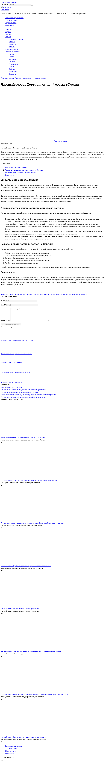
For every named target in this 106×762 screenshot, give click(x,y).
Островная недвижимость (14, 18)
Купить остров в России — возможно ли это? (17, 340)
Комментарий (5, 320)
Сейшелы (12, 44)
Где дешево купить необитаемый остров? (16, 372)
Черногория (13, 71)
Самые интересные (12, 49)
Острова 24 (5, 9)
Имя (3, 301)
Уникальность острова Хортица (16, 167)
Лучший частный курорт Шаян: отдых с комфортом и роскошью (23, 397)
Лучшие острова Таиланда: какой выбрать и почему (19, 392)
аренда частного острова (10, 294)
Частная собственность (23, 78)
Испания (12, 61)
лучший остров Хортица (27, 294)
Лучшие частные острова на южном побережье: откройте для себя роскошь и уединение (32, 523)
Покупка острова (11, 20)
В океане (8, 34)
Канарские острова (16, 39)
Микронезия (13, 64)
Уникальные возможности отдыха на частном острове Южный (23, 437)
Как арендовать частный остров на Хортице (20, 172)
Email (3, 305)
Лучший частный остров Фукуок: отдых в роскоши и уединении (23, 389)
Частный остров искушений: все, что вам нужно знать (20, 608)
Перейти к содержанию (9, 2)
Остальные (13, 74)
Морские (8, 32)
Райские (8, 37)
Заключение (9, 175)
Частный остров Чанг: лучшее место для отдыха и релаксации (23, 737)
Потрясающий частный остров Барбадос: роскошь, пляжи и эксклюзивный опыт (29, 480)
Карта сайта (9, 25)
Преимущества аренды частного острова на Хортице (24, 170)
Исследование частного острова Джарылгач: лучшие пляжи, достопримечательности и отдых (34, 694)
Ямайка (11, 46)
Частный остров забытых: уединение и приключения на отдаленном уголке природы (31, 651)
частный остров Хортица (78, 294)
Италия (11, 56)
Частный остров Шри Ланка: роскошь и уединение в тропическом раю (26, 566)
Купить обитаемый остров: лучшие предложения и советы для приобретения (28, 394)
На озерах (8, 29)
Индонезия (13, 59)
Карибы (12, 42)
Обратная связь (10, 23)
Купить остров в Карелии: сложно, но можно (16, 354)
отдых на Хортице (62, 294)
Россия (11, 66)
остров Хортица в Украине (46, 294)
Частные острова (40, 78)
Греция (11, 54)
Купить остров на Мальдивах (11, 382)
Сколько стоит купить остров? (11, 387)
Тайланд (12, 69)
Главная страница (7, 78)
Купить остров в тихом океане (11, 362)
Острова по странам (12, 51)
